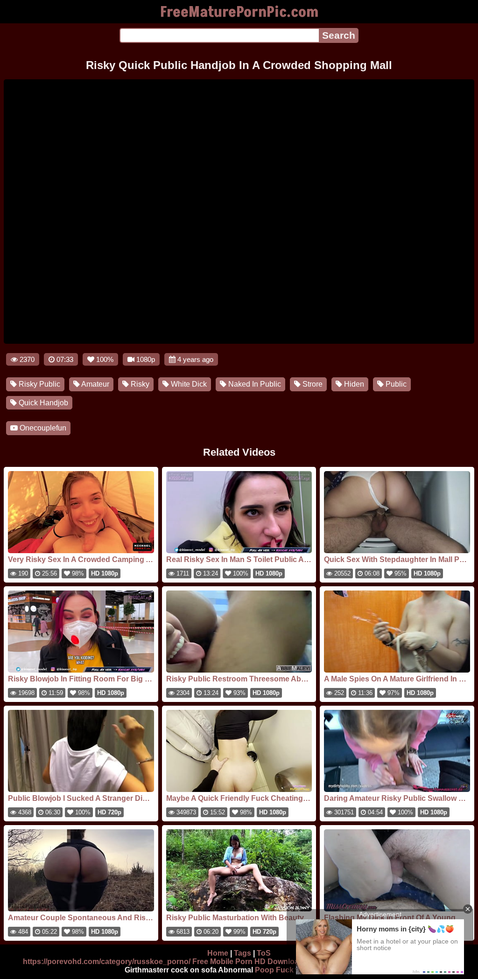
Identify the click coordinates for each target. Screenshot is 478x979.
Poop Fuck (274, 970)
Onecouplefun (42, 428)
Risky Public (38, 384)
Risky (139, 384)
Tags (242, 953)
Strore (312, 384)
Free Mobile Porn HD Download (247, 961)
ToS (264, 953)
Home (217, 953)
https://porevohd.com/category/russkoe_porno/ (106, 961)
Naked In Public (253, 384)
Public (395, 384)
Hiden (353, 384)
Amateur (94, 384)
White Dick (188, 384)
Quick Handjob (42, 403)
